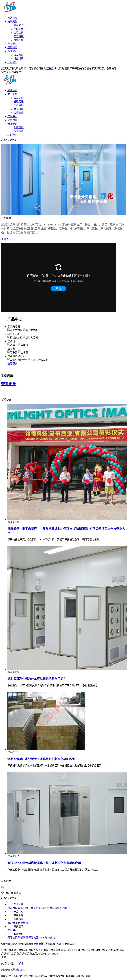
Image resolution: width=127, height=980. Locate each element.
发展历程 (19, 29)
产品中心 (12, 43)
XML (41, 937)
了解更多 (6, 239)
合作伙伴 (19, 40)
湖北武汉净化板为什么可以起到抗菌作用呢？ (36, 678)
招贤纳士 (44, 908)
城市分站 (50, 937)
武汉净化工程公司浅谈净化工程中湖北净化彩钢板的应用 (44, 862)
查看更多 (12, 363)
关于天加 (12, 21)
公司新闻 (19, 55)
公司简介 (19, 25)
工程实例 (19, 32)
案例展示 (12, 930)
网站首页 (12, 18)
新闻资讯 (12, 51)
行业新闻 (19, 58)
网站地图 (33, 937)
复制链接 (39, 943)
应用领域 (12, 47)
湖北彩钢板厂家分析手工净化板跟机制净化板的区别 (41, 759)
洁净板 (49, 68)
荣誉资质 (19, 36)
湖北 (21, 963)
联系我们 (12, 62)
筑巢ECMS (19, 969)
